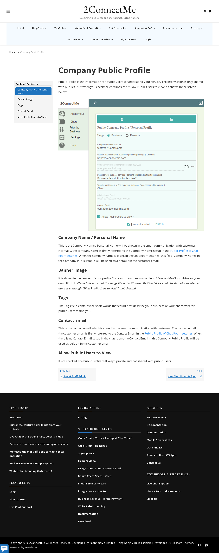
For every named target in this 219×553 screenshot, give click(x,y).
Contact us (154, 462)
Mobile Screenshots (159, 440)
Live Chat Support (20, 507)
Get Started (116, 28)
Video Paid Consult (86, 28)
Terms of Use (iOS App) (161, 455)
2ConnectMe (109, 9)
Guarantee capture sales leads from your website (35, 427)
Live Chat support (158, 483)
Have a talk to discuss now (164, 491)
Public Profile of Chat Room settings (168, 333)
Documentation (173, 28)
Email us (152, 498)
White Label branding (91, 506)
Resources (73, 39)
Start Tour (16, 417)
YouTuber (60, 28)
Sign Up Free (128, 39)
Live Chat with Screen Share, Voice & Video (36, 436)
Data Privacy (155, 447)
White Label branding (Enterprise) (30, 471)
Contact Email (25, 111)
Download (84, 521)
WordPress (32, 547)
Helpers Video (87, 461)
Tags (20, 105)
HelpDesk (38, 28)
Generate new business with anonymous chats (38, 444)
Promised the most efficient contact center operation (36, 453)
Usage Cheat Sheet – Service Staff (99, 468)
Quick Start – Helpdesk (92, 445)
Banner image (25, 99)
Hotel (20, 28)
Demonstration (100, 39)
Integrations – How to (92, 491)
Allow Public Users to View (32, 117)
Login (148, 39)
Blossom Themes (182, 542)
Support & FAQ (143, 28)
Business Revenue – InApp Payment (31, 463)
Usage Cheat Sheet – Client (95, 476)
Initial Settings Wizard (92, 483)
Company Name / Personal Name (32, 91)
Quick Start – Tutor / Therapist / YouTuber (105, 438)
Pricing (195, 28)
